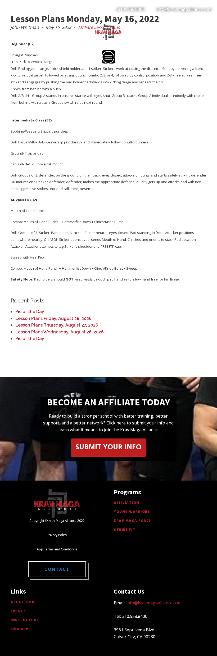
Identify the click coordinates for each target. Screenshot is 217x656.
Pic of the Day (29, 311)
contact (57, 569)
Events (18, 611)
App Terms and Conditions (57, 549)
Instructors (25, 620)
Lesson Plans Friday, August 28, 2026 (53, 318)
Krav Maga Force (132, 520)
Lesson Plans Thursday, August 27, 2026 (56, 325)
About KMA (23, 602)
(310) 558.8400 (130, 9)
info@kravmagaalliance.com (184, 9)
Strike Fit (124, 529)
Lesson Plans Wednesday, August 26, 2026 (59, 331)
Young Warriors (132, 511)
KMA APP (20, 629)
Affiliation (126, 502)
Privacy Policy (57, 535)
